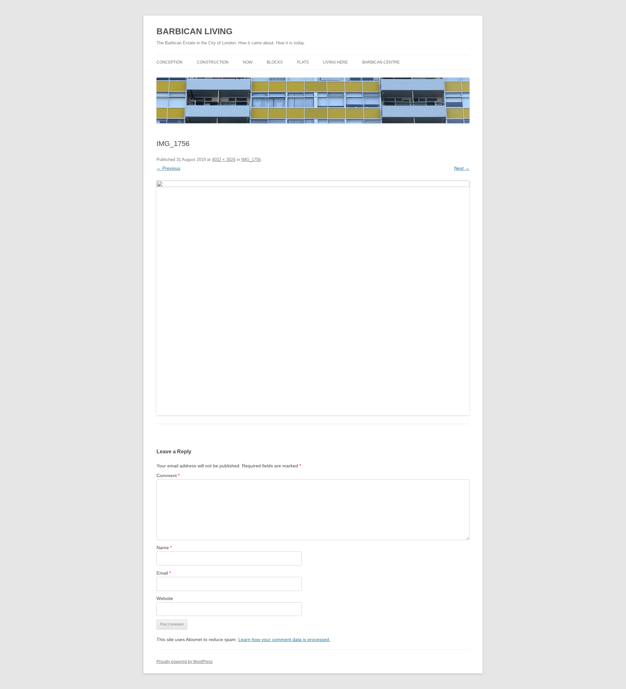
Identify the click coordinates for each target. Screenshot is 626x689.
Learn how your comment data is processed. (284, 639)
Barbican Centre (381, 62)
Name (164, 547)
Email (163, 573)
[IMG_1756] (313, 298)
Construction (213, 62)
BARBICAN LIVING (194, 31)
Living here (335, 62)
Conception (169, 62)
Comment (168, 475)
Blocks (275, 62)
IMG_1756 (251, 159)
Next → (462, 168)
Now (247, 62)
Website (164, 598)
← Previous (168, 168)
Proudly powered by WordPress (184, 661)
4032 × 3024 (223, 159)
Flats (303, 62)
